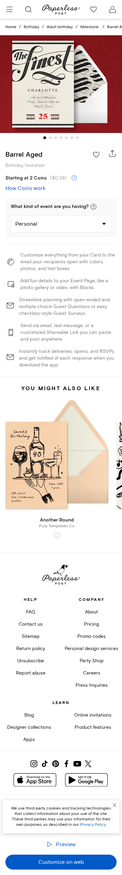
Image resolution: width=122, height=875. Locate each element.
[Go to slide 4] (61, 137)
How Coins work (25, 188)
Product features (93, 727)
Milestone (90, 27)
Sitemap (31, 636)
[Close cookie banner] (114, 805)
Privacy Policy (93, 824)
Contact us (31, 624)
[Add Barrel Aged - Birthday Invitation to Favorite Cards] (96, 155)
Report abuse (30, 673)
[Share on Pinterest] (56, 763)
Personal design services (91, 648)
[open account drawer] (112, 9)
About (91, 612)
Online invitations (92, 715)
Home (10, 27)
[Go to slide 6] (71, 137)
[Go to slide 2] (50, 137)
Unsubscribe (30, 661)
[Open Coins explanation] (74, 178)
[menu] (9, 9)
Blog (29, 715)
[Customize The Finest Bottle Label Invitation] (61, 84)
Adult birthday (60, 27)
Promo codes (91, 636)
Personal (26, 224)
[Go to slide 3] (55, 137)
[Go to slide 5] (66, 137)
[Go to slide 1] (44, 137)
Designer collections (29, 727)
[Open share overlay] (112, 153)
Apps (29, 739)
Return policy (30, 648)
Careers (91, 673)
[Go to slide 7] (77, 137)
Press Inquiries (92, 685)
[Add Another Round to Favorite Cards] (57, 536)
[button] (93, 206)
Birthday (31, 27)
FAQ (30, 612)
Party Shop (92, 661)
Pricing (91, 624)
